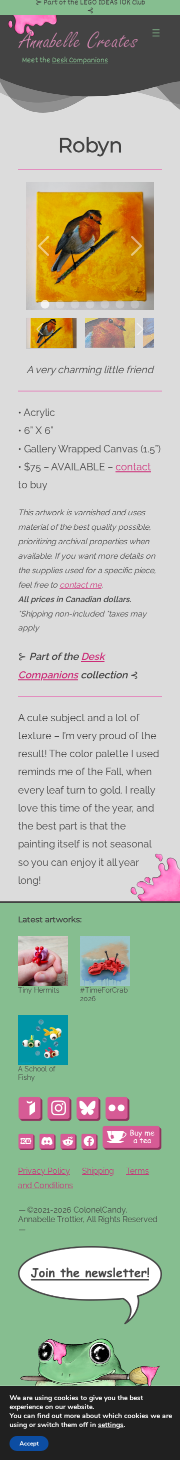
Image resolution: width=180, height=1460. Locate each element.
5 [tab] (105, 305)
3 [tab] (75, 305)
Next (135, 246)
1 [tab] (45, 305)
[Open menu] (156, 33)
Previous (45, 246)
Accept (29, 1444)
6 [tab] (120, 305)
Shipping (98, 1171)
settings (111, 1425)
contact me (81, 585)
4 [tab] (90, 305)
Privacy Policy (44, 1171)
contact (133, 467)
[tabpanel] (90, 246)
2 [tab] (60, 305)
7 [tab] (135, 305)
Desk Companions (80, 60)
